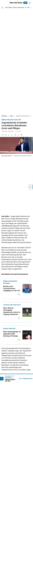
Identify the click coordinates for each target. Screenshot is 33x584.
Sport (11, 116)
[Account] (30, 2)
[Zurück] (2, 7)
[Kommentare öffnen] (31, 187)
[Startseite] (16, 3)
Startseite (4, 116)
